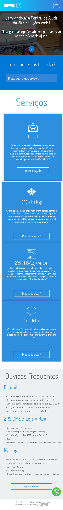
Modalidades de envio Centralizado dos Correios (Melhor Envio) (34, 442)
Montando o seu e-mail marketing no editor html (28, 463)
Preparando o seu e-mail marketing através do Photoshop (32, 459)
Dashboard (11, 439)
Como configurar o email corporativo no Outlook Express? (32, 396)
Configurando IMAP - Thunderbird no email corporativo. (31, 407)
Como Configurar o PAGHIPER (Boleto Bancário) (27, 435)
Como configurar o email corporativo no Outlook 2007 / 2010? (33, 403)
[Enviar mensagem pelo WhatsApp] (56, 492)
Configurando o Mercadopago (19, 428)
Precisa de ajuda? (33, 171)
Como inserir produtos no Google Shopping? (26, 431)
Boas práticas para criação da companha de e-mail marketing (33, 474)
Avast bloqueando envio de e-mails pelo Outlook (28, 411)
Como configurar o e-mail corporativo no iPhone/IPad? (30, 400)
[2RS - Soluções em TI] (44, 504)
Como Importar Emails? (16, 466)
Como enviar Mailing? (15, 470)
